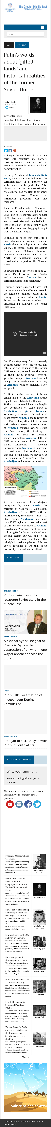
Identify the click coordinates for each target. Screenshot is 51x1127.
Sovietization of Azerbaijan (31, 124)
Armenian (33, 397)
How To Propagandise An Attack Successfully (17, 981)
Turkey (40, 411)
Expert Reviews (11, 636)
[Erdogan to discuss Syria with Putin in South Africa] (25, 732)
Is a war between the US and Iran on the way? (17, 936)
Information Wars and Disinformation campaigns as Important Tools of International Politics (16, 884)
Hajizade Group (10, 1124)
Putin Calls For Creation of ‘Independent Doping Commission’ (23, 699)
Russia (32, 175)
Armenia (30, 378)
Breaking (8, 591)
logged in (24, 778)
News (15, 591)
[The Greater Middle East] (25, 7)
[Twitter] (6, 150)
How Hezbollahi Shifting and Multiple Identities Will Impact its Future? (17, 912)
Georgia (23, 411)
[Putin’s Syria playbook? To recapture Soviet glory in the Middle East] (25, 586)
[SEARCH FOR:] (25, 34)
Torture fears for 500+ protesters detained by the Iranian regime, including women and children (16, 1033)
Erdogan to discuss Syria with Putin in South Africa (25, 742)
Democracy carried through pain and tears (16, 959)
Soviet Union (10, 124)
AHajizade (12, 108)
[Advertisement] (27, 17)
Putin (19, 115)
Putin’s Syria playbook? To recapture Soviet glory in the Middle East (25, 599)
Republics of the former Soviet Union (22, 119)
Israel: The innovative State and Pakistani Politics (15, 1004)
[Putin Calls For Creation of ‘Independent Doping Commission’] (25, 686)
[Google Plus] (14, 150)
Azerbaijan (10, 411)
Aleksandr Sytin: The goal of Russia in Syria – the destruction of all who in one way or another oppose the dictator (25, 650)
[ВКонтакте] (10, 150)
